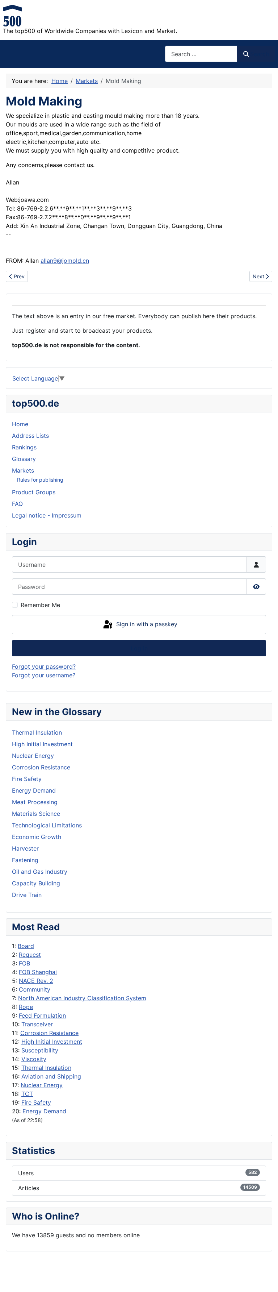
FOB (24, 963)
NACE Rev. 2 (36, 980)
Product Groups (33, 492)
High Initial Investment (51, 1041)
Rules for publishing (40, 480)
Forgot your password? (44, 666)
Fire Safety (36, 1102)
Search (259, 54)
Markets (23, 470)
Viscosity (33, 1059)
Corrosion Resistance (49, 1032)
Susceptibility (39, 1050)
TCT (27, 1093)
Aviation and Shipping (51, 1076)
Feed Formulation (42, 1015)
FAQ (17, 503)
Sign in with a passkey (145, 624)
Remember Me (40, 604)
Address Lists (30, 435)
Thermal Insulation (46, 1067)
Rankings (24, 447)
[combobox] (201, 54)
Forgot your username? (43, 675)
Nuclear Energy (42, 1085)
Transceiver (37, 1024)
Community (34, 989)
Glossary (24, 458)
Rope (26, 1006)
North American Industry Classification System (82, 998)
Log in (139, 648)
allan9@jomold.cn (65, 260)
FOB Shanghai (38, 972)
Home (20, 424)
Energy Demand (44, 1111)
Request (30, 954)
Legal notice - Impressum (46, 515)
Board (26, 946)
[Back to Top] (265, 1278)
